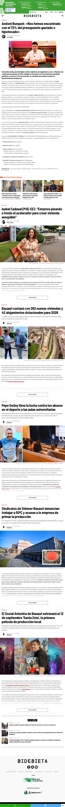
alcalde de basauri (16, 168)
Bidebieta (9, 323)
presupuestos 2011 (53, 168)
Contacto (20, 771)
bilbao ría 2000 (37, 168)
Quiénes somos (11, 771)
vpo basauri (5, 170)
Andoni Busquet (27, 168)
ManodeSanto (26, 689)
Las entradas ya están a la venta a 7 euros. (18, 685)
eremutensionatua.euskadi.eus (15, 381)
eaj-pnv (44, 168)
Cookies (55, 771)
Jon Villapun (10, 37)
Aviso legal (39, 771)
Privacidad (48, 771)
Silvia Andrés (10, 222)
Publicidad (28, 771)
